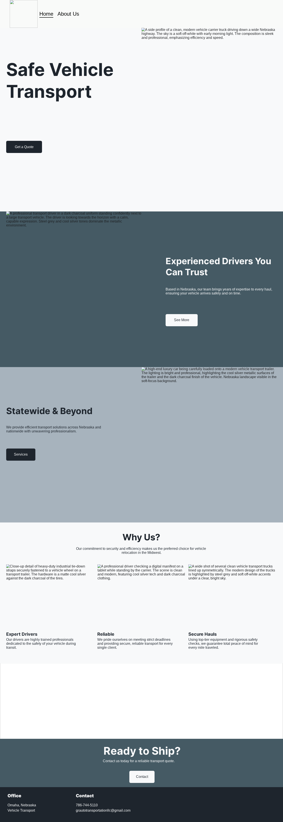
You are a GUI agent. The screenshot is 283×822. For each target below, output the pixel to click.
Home (46, 14)
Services (21, 454)
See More (181, 320)
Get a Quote (24, 147)
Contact (142, 777)
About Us (68, 14)
